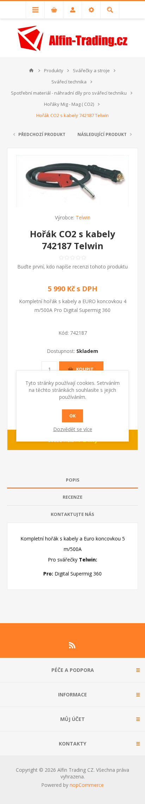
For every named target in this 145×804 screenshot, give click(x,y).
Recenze (72, 497)
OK (72, 416)
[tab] (72, 480)
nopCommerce (87, 785)
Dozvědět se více (72, 429)
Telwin (83, 217)
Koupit (85, 369)
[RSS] (72, 645)
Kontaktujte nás (72, 514)
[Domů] (31, 70)
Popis (73, 480)
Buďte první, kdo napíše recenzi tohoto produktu (72, 266)
